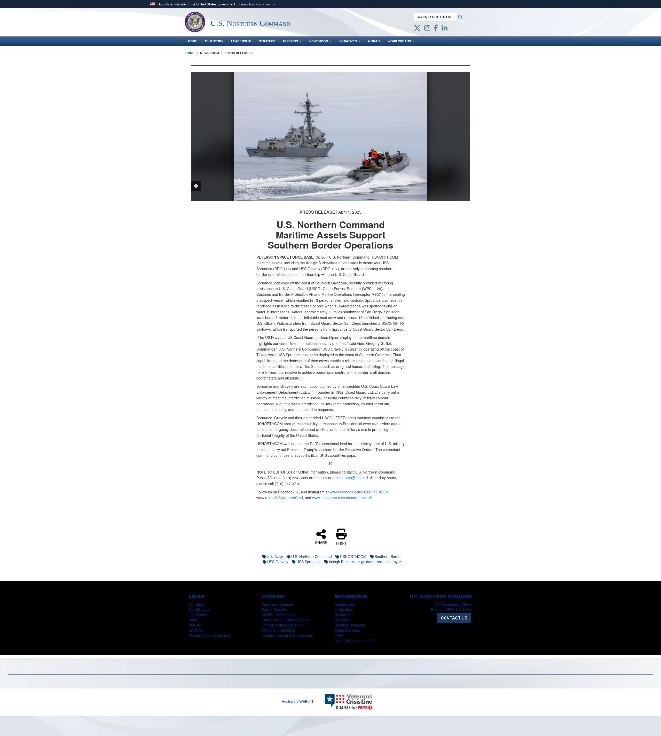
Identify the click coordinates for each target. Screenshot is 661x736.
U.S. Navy (275, 556)
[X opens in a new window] (417, 29)
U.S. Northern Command (311, 556)
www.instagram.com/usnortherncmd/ (342, 497)
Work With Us (399, 41)
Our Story (214, 41)
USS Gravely (277, 561)
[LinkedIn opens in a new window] (444, 29)
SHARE (321, 542)
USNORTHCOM (353, 556)
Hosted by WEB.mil (297, 701)
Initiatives (348, 41)
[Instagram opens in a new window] (427, 29)
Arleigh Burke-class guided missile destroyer (365, 561)
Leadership (241, 41)
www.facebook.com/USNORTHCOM (359, 491)
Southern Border (388, 556)
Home (192, 41)
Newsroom (318, 41)
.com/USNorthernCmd (285, 497)
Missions (290, 41)
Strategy (267, 41)
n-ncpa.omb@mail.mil (350, 477)
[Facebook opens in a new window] (436, 29)
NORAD (374, 41)
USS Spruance (308, 561)
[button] (257, 4)
